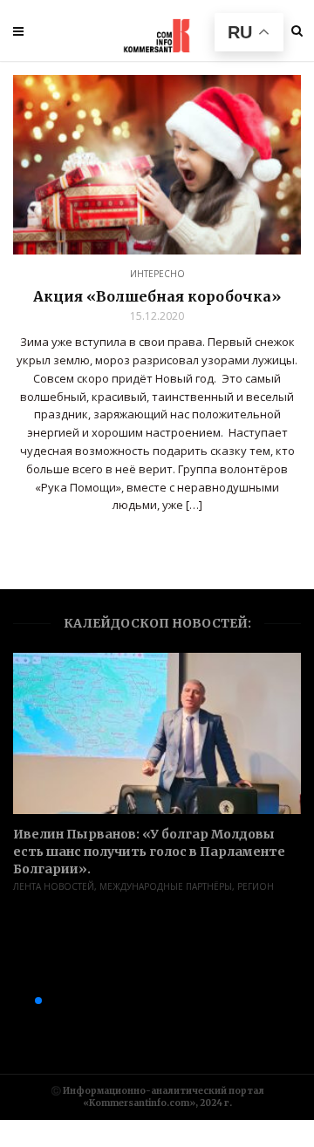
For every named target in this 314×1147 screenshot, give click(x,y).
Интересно (157, 274)
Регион (255, 886)
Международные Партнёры (165, 886)
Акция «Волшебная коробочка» (157, 296)
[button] (10, 1000)
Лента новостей (53, 886)
